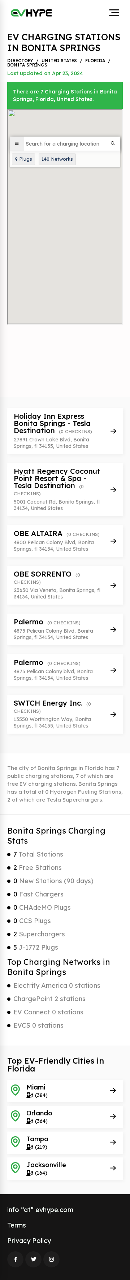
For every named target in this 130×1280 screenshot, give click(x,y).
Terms (16, 1225)
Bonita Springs (27, 65)
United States (59, 61)
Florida (95, 61)
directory (20, 61)
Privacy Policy (29, 1241)
